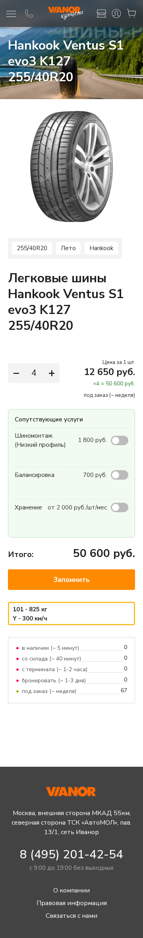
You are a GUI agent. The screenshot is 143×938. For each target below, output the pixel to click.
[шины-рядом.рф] (65, 13)
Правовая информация (72, 903)
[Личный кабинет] (116, 13)
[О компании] (101, 13)
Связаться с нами (71, 915)
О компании (71, 890)
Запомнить (71, 579)
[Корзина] (131, 13)
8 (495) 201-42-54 (71, 854)
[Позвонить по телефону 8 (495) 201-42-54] (29, 13)
